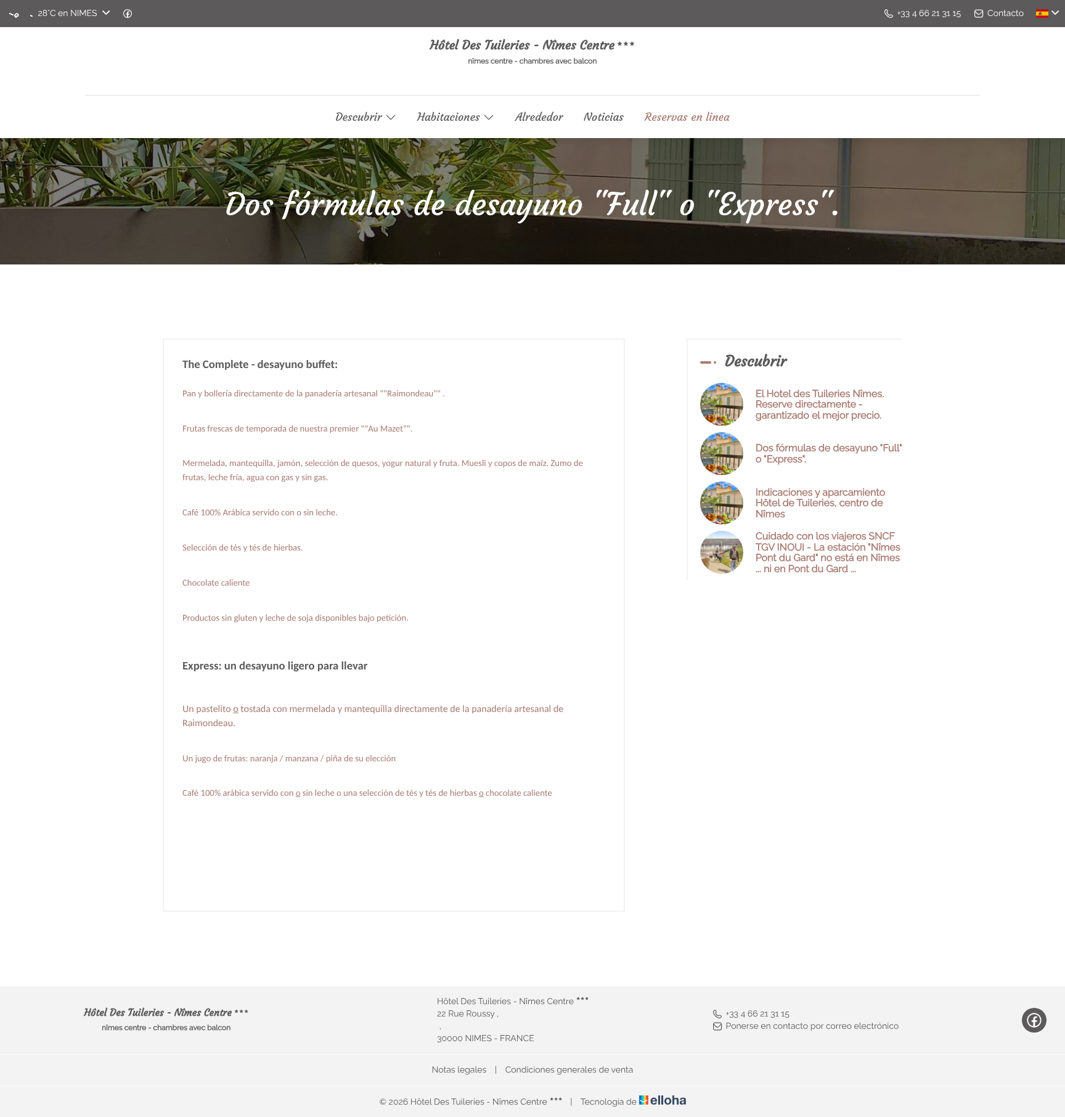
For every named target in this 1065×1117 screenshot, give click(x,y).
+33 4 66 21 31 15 (758, 1014)
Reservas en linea (687, 117)
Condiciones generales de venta (569, 1070)
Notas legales (459, 1070)
